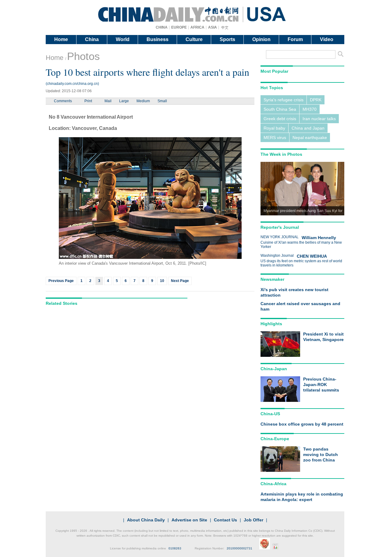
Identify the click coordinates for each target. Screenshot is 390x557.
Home (61, 39)
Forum (295, 39)
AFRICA (197, 27)
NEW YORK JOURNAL (280, 237)
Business (157, 39)
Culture (194, 39)
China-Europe (275, 438)
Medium (143, 101)
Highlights (271, 323)
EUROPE (179, 27)
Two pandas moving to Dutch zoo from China (320, 454)
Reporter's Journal (280, 227)
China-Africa (273, 483)
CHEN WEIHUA (312, 256)
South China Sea (280, 109)
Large (124, 101)
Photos (83, 56)
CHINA (162, 27)
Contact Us (225, 519)
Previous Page (61, 281)
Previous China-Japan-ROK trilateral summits (321, 384)
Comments (63, 101)
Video (326, 39)
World (122, 39)
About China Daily (146, 519)
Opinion (261, 39)
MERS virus (275, 137)
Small (162, 101)
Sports (227, 39)
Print (88, 101)
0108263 (174, 548)
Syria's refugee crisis (283, 99)
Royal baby (274, 128)
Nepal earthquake (309, 137)
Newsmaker (272, 279)
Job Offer (253, 519)
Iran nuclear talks (319, 118)
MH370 (310, 109)
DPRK (315, 99)
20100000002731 (239, 548)
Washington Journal (277, 255)
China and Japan (308, 128)
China (92, 39)
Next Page (180, 281)
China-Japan (274, 368)
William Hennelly (319, 237)
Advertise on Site (189, 519)
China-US (270, 413)
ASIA (212, 27)
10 (162, 281)
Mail (108, 101)
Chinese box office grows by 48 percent (302, 424)
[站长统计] (275, 548)
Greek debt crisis (280, 118)
